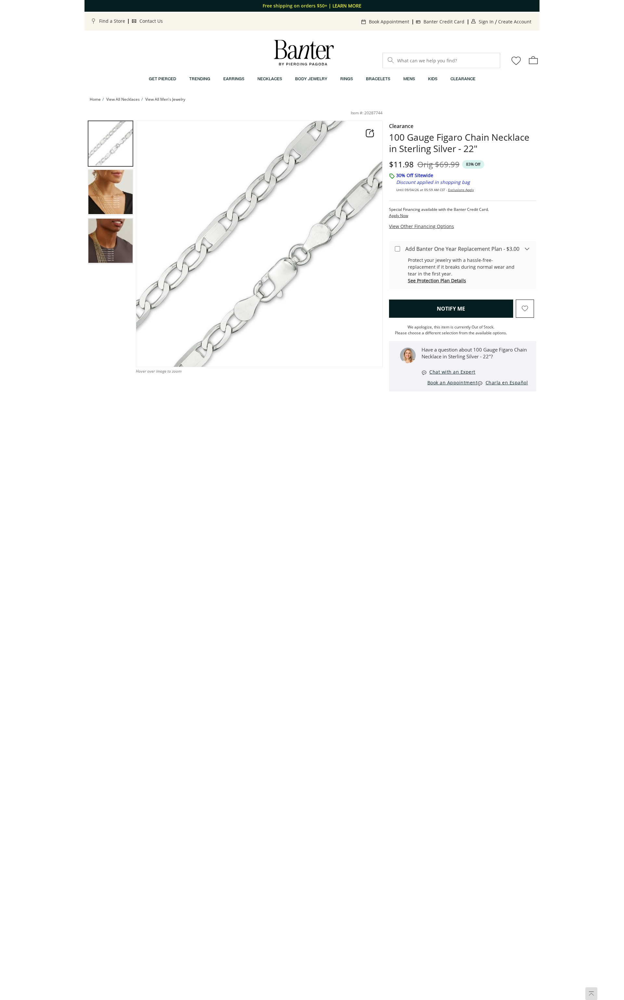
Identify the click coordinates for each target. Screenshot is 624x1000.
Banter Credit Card (443, 22)
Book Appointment (389, 22)
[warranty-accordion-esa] (527, 248)
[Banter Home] (304, 53)
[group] (110, 144)
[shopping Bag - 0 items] (533, 60)
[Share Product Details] (370, 133)
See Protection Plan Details (437, 280)
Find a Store (112, 21)
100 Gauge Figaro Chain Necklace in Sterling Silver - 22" (459, 143)
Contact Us (151, 21)
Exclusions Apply (461, 189)
